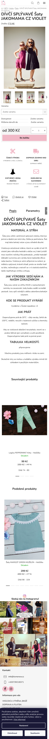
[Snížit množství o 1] (33, 130)
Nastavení (23, 725)
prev (2, 409)
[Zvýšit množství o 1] (45, 130)
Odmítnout (12, 733)
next (46, 409)
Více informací (19, 719)
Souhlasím (35, 733)
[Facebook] (5, 689)
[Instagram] (11, 689)
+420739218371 (16, 682)
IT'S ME (11, 23)
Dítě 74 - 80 (24, 470)
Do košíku (24, 138)
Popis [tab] (13, 211)
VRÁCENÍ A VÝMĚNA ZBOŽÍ (14, 701)
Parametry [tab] (33, 211)
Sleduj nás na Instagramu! (25, 599)
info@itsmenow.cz (16, 676)
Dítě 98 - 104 (24, 579)
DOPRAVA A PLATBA (12, 704)
